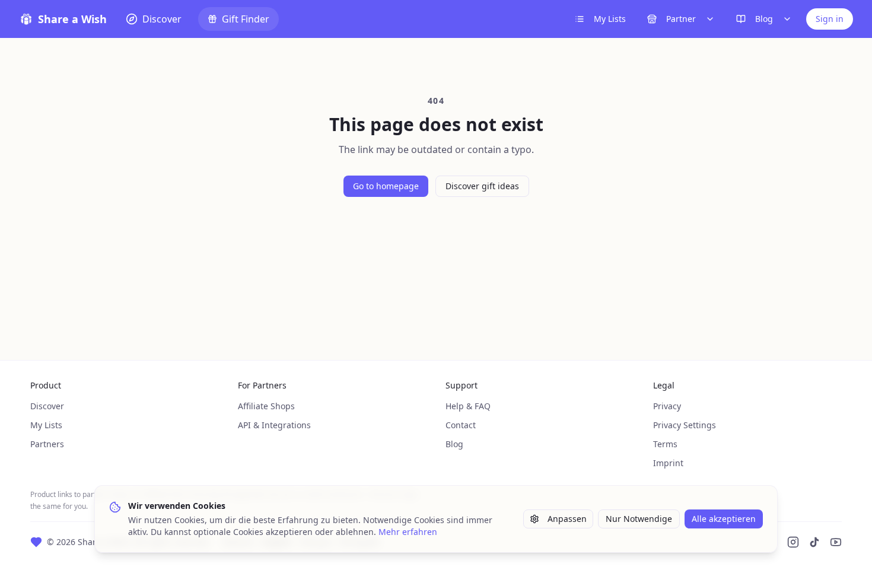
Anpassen (567, 518)
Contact (460, 425)
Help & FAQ (468, 406)
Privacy (667, 406)
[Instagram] (793, 542)
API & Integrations (274, 425)
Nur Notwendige (639, 518)
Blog (764, 18)
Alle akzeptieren (724, 518)
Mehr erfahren (407, 531)
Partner (681, 18)
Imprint (668, 463)
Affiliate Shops (266, 406)
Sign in (830, 18)
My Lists (610, 18)
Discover (47, 406)
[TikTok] (814, 542)
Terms (665, 444)
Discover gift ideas (482, 186)
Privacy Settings (684, 425)
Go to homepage (386, 186)
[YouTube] (836, 542)
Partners (47, 444)
